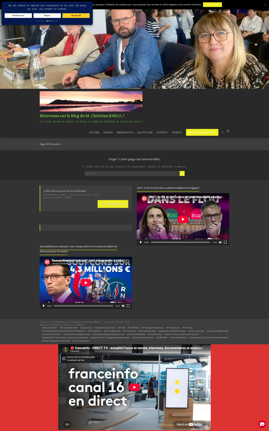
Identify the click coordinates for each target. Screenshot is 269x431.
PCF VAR (121, 328)
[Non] (265, 4)
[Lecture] (43, 305)
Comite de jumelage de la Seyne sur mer (108, 334)
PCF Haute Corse (173, 328)
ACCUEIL (94, 132)
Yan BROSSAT (161, 337)
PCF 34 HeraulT (129, 331)
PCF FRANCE (133, 328)
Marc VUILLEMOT (49, 328)
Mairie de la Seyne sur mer (142, 337)
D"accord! (212, 4)
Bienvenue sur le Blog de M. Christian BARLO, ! (82, 116)
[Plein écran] (128, 305)
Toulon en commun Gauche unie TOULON (182, 334)
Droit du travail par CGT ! (202, 132)
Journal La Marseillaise (136, 334)
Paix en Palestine (112, 204)
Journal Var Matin (155, 334)
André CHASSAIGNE (178, 337)
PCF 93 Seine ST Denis (147, 331)
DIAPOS (108, 132)
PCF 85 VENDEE (94, 331)
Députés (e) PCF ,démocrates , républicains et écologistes (65, 337)
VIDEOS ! (177, 132)
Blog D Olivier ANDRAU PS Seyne (172, 331)
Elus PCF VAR (144, 132)
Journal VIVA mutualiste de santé (77, 334)
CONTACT (162, 132)
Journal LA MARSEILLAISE (217, 331)
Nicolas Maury (86, 328)
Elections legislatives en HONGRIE (56, 341)
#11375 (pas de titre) (81, 341)
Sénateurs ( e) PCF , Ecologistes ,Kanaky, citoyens (110, 337)
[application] (86, 283)
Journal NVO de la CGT (51, 334)
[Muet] (123, 305)
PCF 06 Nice (187, 328)
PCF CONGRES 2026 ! (69, 328)
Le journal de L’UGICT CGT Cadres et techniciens (209, 337)
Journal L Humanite (196, 331)
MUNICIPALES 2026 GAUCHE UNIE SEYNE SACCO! (63, 331)
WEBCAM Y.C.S (125, 132)
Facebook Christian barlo (105, 328)
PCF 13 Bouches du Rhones (152, 328)
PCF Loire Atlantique (112, 331)
